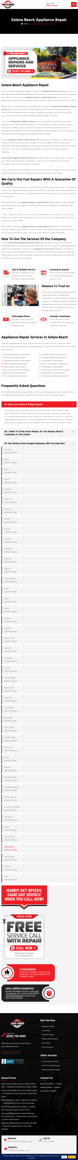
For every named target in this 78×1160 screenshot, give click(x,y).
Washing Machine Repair (50, 1039)
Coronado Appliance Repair (10, 510)
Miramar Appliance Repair (10, 669)
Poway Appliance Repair (10, 759)
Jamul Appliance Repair (10, 590)
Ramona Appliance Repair (10, 769)
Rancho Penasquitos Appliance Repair (11, 788)
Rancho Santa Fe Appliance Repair (10, 798)
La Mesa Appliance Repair (10, 620)
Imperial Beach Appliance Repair (10, 580)
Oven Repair (46, 1043)
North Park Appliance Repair (10, 699)
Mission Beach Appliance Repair (10, 679)
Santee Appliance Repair (10, 828)
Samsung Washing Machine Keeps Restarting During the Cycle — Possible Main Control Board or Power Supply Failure (19, 1116)
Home (26, 24)
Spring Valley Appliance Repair (10, 858)
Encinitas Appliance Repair (10, 540)
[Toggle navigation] (74, 4)
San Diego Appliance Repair (10, 451)
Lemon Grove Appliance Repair (10, 639)
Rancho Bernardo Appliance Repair (10, 778)
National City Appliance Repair (10, 689)
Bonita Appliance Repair (10, 471)
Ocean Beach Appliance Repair (10, 709)
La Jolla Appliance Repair (10, 610)
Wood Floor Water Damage (51, 1065)
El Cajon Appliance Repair (10, 530)
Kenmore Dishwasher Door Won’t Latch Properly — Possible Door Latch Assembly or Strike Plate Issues (19, 1093)
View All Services (47, 1047)
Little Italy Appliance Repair (10, 649)
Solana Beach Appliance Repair (10, 848)
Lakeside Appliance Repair (10, 630)
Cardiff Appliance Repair (10, 481)
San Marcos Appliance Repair (10, 818)
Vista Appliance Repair (10, 878)
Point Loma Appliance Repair (10, 749)
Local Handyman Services (50, 1061)
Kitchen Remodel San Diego (51, 1070)
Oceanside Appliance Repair (10, 719)
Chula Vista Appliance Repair (10, 500)
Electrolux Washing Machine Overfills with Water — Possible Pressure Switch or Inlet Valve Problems (19, 1126)
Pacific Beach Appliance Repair (10, 729)
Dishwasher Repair (48, 1035)
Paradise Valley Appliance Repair (10, 739)
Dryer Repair (46, 1030)
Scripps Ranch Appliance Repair (10, 838)
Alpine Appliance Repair (10, 461)
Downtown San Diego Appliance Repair (12, 808)
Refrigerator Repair (48, 1026)
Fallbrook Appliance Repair (10, 560)
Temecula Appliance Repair (10, 868)
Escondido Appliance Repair (10, 550)
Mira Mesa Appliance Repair (10, 659)
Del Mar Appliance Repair (10, 520)
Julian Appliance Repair (10, 600)
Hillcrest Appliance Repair (10, 570)
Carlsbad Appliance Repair (10, 491)
